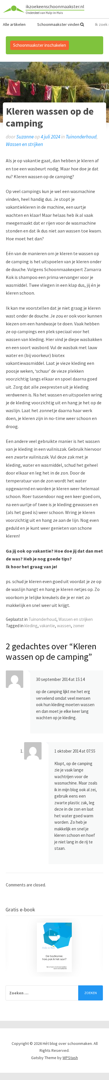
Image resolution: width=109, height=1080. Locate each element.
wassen (64, 625)
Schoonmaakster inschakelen (39, 45)
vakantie (47, 625)
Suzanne (25, 137)
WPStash (70, 1057)
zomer (78, 625)
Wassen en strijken (24, 144)
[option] (54, 947)
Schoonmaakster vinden (58, 24)
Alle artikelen (14, 24)
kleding (30, 625)
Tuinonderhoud (81, 137)
